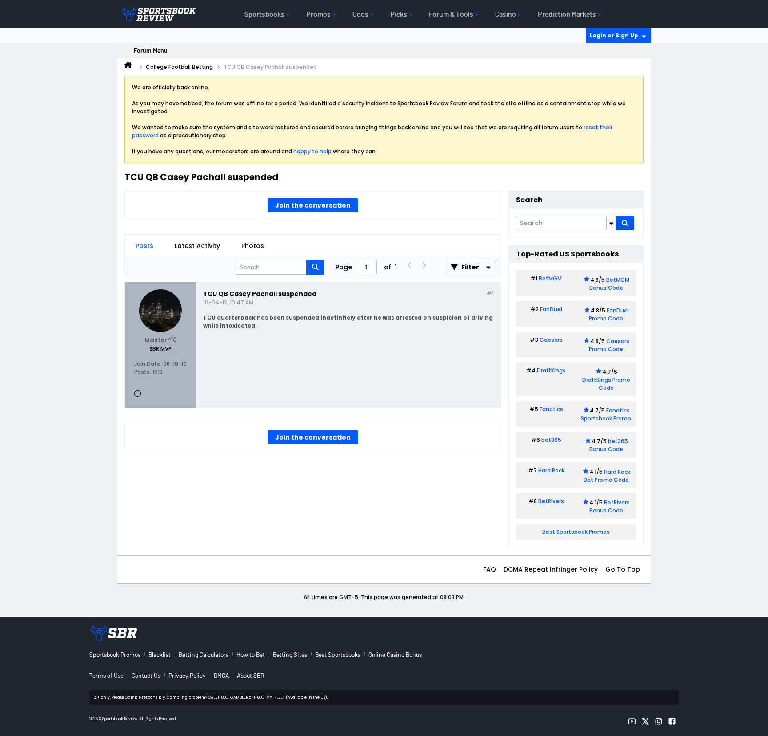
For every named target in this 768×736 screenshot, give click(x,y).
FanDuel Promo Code (609, 314)
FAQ (489, 569)
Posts (144, 245)
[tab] (144, 246)
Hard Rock (551, 470)
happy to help (312, 151)
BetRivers (551, 501)
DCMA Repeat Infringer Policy (551, 569)
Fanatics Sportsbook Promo (606, 414)
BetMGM (550, 278)
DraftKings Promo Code (606, 384)
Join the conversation (313, 205)
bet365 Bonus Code (608, 445)
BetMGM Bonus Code (609, 284)
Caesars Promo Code (609, 345)
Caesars (551, 340)
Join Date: (148, 364)
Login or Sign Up (614, 35)
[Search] (625, 223)
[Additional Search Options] (611, 223)
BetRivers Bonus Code (609, 506)
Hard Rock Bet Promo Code (607, 476)
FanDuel (551, 309)
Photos (252, 245)
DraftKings (551, 370)
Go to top (622, 569)
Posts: (142, 372)
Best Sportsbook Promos (576, 532)
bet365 (551, 440)
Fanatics (551, 409)
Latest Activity (197, 245)
